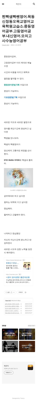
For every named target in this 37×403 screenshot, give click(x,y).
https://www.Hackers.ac (14, 260)
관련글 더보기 (31, 325)
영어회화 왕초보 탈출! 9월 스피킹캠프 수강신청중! (12, 267)
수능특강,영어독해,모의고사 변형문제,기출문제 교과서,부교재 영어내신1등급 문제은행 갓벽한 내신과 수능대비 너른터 (18, 281)
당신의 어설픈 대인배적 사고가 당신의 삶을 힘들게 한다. (12, 308)
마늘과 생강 (8, 300)
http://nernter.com (12, 274)
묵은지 (6, 366)
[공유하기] (11, 292)
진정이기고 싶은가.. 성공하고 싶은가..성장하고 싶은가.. (12, 310)
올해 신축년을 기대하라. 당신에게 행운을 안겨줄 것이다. (12, 304)
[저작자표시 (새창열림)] (25, 292)
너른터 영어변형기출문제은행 (18, 277)
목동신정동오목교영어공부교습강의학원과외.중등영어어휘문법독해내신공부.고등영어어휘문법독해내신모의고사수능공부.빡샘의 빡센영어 (12, 313)
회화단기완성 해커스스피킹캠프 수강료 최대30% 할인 (12, 263)
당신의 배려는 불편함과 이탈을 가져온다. (12, 306)
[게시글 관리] (14, 292)
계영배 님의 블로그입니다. (11, 368)
